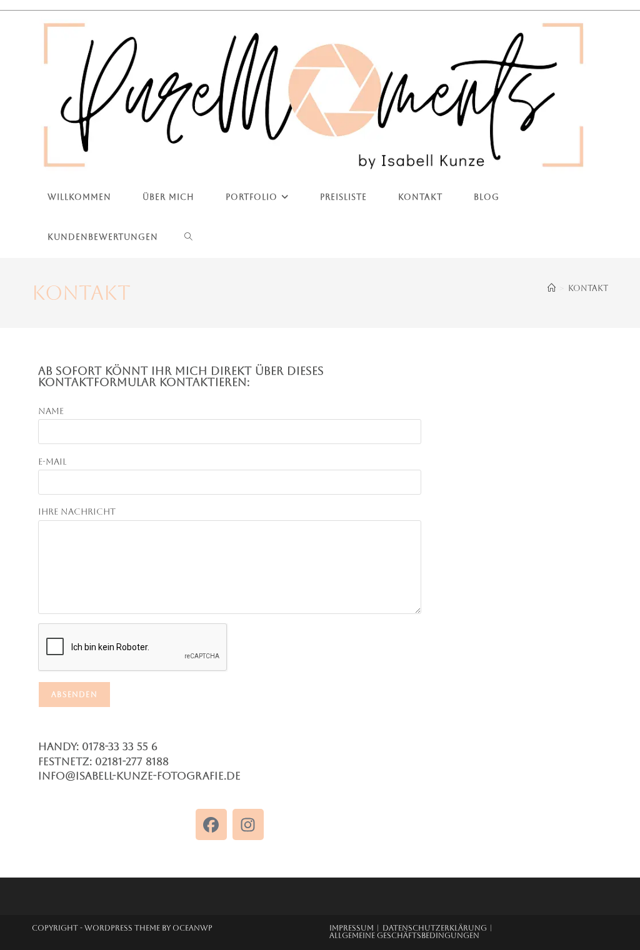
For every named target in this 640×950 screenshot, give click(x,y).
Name (51, 411)
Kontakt (588, 288)
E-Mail (52, 462)
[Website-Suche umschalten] (188, 237)
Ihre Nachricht (77, 512)
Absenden (74, 694)
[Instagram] (248, 824)
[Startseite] (552, 288)
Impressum (351, 928)
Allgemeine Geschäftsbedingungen (404, 935)
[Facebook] (211, 824)
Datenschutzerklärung (434, 928)
